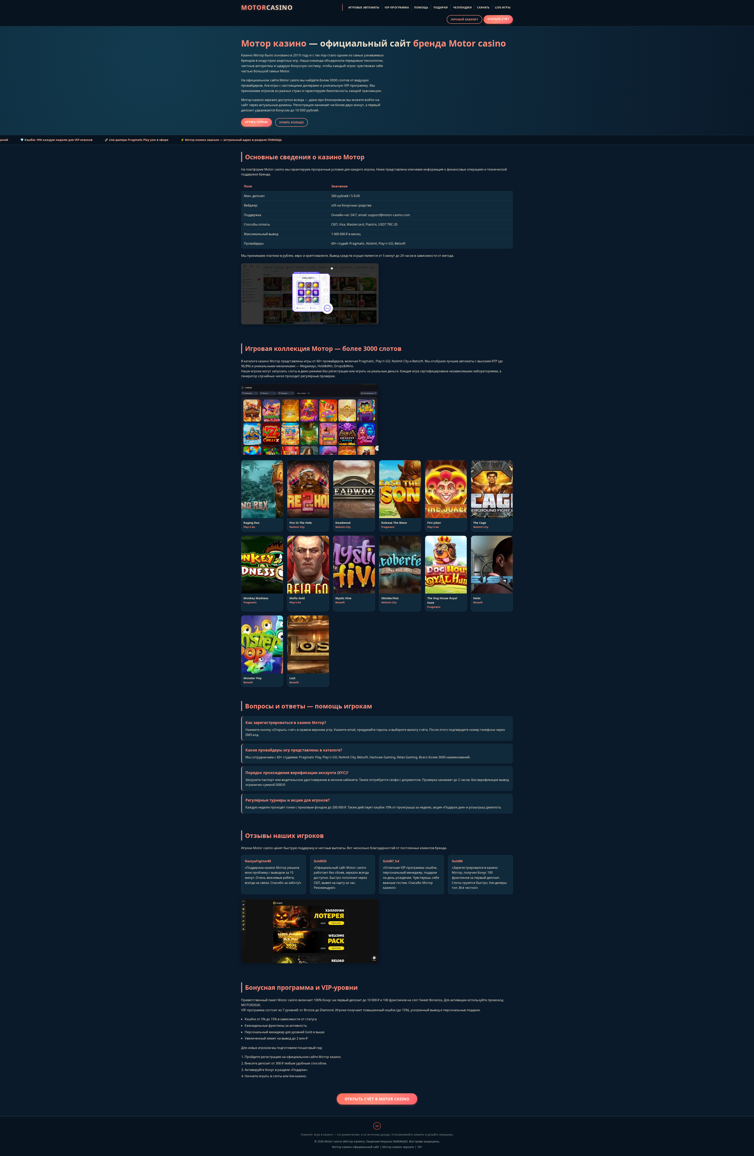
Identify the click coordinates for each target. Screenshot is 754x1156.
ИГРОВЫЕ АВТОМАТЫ (363, 7)
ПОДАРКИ (441, 7)
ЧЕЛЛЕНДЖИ (462, 7)
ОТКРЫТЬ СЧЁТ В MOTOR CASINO (377, 1099)
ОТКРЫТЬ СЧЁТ (498, 19)
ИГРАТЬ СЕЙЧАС (256, 122)
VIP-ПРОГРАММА (397, 7)
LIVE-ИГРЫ (503, 7)
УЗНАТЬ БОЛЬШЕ (291, 122)
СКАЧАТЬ (483, 7)
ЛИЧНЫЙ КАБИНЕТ (464, 19)
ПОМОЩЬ (421, 7)
